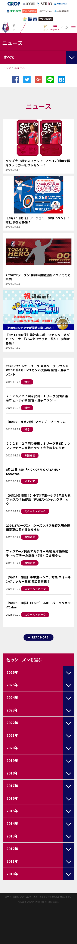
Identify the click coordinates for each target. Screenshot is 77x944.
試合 (27, 382)
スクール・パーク (35, 511)
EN (14, 29)
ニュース (19, 67)
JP (14, 25)
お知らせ (29, 455)
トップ (7, 67)
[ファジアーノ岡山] (6, 27)
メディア (29, 481)
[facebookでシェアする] (15, 79)
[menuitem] (45, 28)
